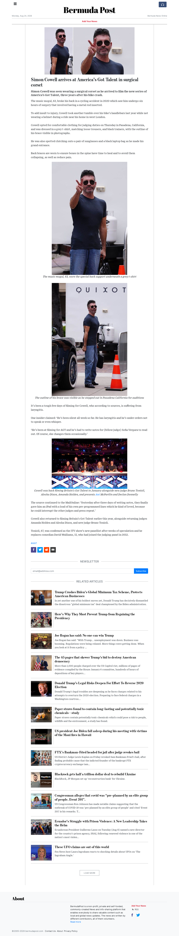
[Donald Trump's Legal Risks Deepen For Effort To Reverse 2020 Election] (41, 688)
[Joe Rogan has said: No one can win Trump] (41, 641)
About (60, 931)
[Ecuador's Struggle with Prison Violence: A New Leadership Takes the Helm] (41, 826)
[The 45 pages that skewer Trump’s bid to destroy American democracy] (41, 662)
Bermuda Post (89, 9)
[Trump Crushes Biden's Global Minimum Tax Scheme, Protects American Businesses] (41, 597)
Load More (89, 873)
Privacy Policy (70, 931)
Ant (98, 494)
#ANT (34, 543)
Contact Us (50, 931)
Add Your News (89, 21)
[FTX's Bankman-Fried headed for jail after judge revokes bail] (41, 757)
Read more (75, 922)
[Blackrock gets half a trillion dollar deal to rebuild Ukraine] (41, 779)
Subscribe (141, 571)
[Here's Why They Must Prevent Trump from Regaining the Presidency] (41, 619)
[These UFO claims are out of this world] (41, 852)
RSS (136, 909)
